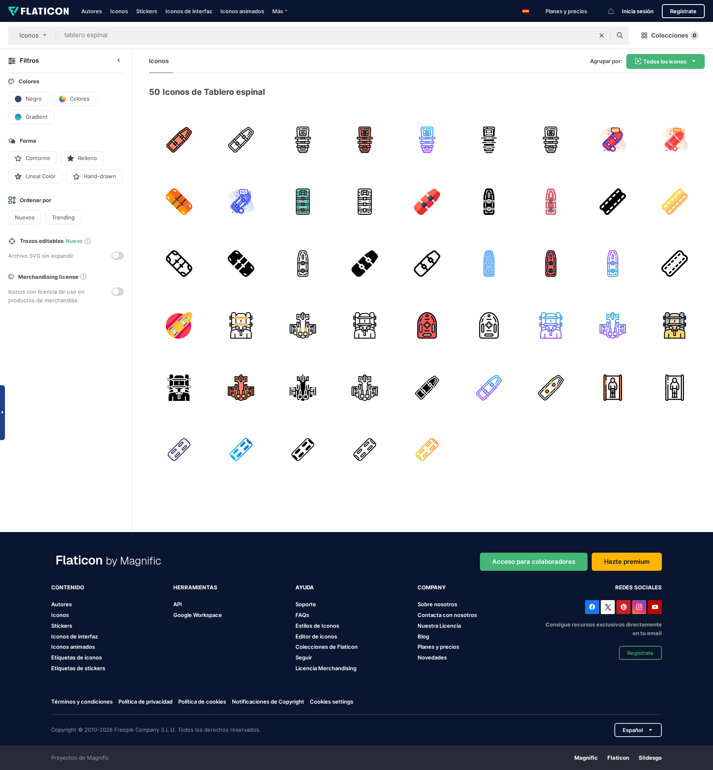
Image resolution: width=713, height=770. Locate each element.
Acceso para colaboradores (533, 561)
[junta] (302, 325)
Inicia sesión (638, 11)
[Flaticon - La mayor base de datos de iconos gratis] (38, 11)
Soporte (305, 604)
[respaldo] (612, 387)
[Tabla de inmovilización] (178, 139)
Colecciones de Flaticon (326, 646)
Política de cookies (202, 701)
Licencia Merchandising (325, 668)
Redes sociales (638, 587)
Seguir (303, 657)
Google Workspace (197, 615)
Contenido (67, 587)
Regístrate (683, 11)
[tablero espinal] (302, 139)
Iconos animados (242, 11)
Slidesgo (650, 757)
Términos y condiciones (82, 701)
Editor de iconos (316, 636)
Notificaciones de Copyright (268, 701)
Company (432, 587)
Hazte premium (626, 561)
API (177, 604)
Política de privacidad (145, 701)
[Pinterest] (623, 607)
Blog (423, 636)
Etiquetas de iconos (76, 657)
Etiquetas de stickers (78, 668)
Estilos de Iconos (317, 625)
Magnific (586, 757)
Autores (91, 11)
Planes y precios (566, 11)
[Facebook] (592, 607)
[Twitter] (608, 607)
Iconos (119, 11)
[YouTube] (655, 607)
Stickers (146, 11)
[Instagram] (639, 607)
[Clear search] (602, 35)
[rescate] (178, 325)
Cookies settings (331, 702)
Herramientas (195, 587)
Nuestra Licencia (439, 625)
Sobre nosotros (437, 604)
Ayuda (304, 587)
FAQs (302, 615)
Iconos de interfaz (188, 11)
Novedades (432, 657)
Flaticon (618, 757)
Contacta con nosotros (447, 615)
